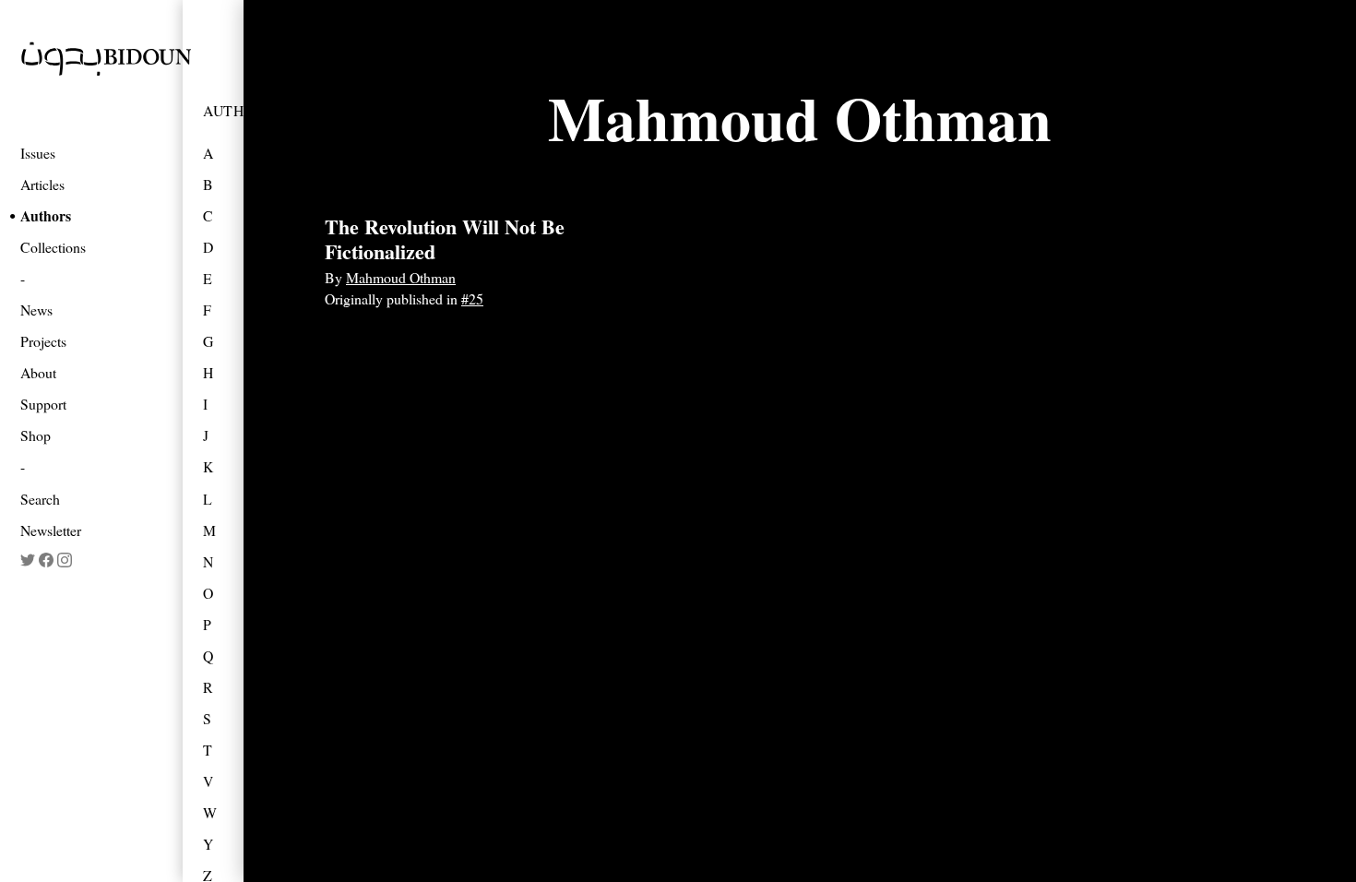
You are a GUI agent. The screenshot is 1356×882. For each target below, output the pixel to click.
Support (43, 403)
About (38, 372)
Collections (53, 246)
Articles (42, 184)
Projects (43, 341)
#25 (472, 298)
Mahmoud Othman (401, 277)
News (36, 309)
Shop (35, 435)
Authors (45, 215)
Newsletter (50, 530)
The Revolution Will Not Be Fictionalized (445, 238)
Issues (37, 152)
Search (40, 498)
